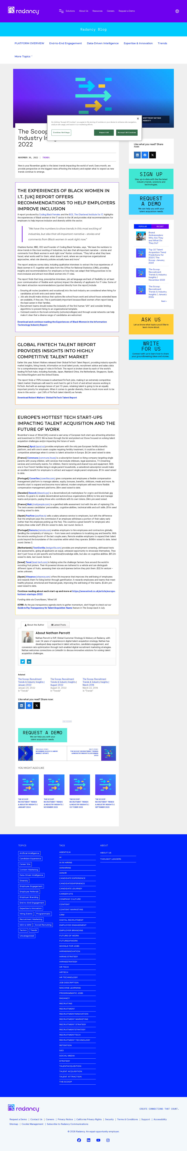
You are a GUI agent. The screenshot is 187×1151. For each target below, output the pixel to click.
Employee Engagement (31, 886)
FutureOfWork (68, 941)
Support (145, 1119)
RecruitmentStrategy (72, 1030)
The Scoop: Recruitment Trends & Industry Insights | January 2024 (28, 803)
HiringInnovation (69, 951)
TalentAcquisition (70, 1066)
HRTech (63, 972)
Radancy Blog (93, 29)
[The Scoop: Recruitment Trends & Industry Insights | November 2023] (54, 784)
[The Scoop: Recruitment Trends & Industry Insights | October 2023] (80, 784)
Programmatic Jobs (71, 993)
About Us (83, 11)
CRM (61, 915)
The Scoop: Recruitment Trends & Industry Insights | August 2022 (63, 682)
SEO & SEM (25, 925)
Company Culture (70, 899)
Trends (162, 43)
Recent (160, 226)
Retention (65, 1045)
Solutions (70, 11)
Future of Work (69, 936)
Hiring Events (26, 913)
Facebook (79, 1140)
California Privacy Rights (89, 1119)
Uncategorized (27, 936)
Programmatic (43, 913)
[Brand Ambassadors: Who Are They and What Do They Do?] (141, 236)
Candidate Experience (30, 858)
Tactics (23, 930)
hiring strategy (68, 957)
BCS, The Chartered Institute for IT (86, 215)
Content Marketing (29, 869)
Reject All (104, 132)
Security (109, 1119)
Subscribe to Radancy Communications (67, 1124)
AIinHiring (65, 868)
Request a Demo (127, 11)
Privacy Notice (65, 1119)
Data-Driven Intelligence (103, 43)
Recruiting (65, 1004)
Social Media (67, 1056)
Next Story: (84, 752)
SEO (61, 1051)
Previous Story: (47, 751)
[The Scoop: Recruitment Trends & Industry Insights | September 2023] (105, 784)
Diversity (24, 880)
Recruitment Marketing (31, 919)
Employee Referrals (29, 891)
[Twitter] (36, 705)
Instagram (108, 1140)
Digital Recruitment (71, 920)
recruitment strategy (72, 1024)
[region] (94, 128)
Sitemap (13, 1124)
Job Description (68, 983)
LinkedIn (88, 1140)
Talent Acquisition (70, 1071)
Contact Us (36, 1119)
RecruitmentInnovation (73, 1014)
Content (64, 904)
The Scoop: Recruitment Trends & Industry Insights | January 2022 (31, 682)
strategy (64, 1061)
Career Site (25, 864)
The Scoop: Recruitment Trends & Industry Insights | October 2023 (79, 803)
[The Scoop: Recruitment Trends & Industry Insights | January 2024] (28, 784)
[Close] (138, 118)
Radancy (64, 998)
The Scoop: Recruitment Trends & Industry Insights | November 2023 (53, 803)
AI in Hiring (65, 863)
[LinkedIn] (21, 705)
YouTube (98, 1140)
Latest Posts (59, 625)
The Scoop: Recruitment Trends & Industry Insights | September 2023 (105, 803)
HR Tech (64, 967)
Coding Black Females (49, 215)
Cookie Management (32, 1124)
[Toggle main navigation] (61, 11)
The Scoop (67, 721)
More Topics (22, 56)
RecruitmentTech (69, 1035)
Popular (143, 226)
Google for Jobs (69, 946)
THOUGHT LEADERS (110, 859)
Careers (110, 11)
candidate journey (70, 889)
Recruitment (67, 1009)
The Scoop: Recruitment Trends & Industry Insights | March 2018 (96, 682)
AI (60, 857)
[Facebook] (29, 705)
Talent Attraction (70, 1077)
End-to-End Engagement (65, 43)
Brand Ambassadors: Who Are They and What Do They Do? (156, 237)
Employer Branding (29, 897)
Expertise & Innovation (138, 43)
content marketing (71, 910)
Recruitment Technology (74, 1040)
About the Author (35, 625)
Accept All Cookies (127, 132)
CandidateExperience (72, 884)
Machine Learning (70, 988)
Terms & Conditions (127, 1119)
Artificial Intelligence (29, 853)
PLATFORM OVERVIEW (29, 43)
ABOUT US (105, 853)
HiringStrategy (68, 962)
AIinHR (63, 873)
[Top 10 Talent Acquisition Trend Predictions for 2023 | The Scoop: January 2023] (141, 253)
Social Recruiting (43, 925)
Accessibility (160, 1119)
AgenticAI (65, 852)
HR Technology (68, 977)
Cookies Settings (61, 132)
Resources (98, 11)
